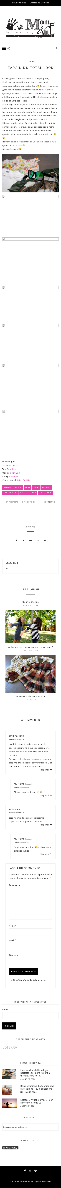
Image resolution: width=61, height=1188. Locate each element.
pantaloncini (10, 493)
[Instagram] (30, 1170)
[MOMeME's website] (7, 568)
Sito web (13, 955)
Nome (12, 926)
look (36, 487)
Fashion (31, 62)
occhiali (46, 487)
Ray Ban (16, 473)
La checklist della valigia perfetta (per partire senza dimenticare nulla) (35, 1073)
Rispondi (45, 770)
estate (18, 487)
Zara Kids (14, 465)
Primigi (14, 476)
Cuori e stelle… (30, 601)
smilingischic (16, 735)
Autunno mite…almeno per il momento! (30, 647)
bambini (7, 487)
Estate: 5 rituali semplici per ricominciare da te (36, 1101)
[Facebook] (25, 1170)
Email (12, 940)
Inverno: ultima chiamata (30, 696)
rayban (23, 493)
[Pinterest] (35, 1170)
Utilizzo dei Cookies (39, 2)
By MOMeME (12, 502)
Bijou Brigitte (23, 480)
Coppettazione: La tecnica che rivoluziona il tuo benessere (37, 1087)
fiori (27, 487)
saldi (33, 493)
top (41, 493)
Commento (14, 885)
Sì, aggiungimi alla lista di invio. (29, 980)
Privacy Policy (19, 2)
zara (49, 493)
